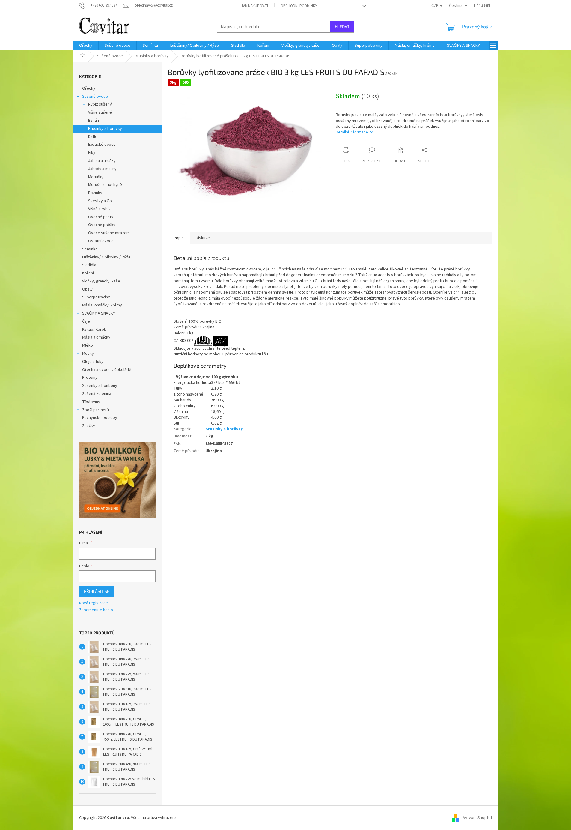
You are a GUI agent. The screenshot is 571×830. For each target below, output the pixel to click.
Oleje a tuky (92, 362)
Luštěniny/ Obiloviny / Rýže (106, 257)
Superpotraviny (96, 297)
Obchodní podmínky (299, 6)
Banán (93, 121)
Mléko (87, 345)
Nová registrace (93, 603)
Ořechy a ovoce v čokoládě (106, 370)
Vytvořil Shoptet (477, 818)
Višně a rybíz (99, 209)
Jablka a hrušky (102, 161)
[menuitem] (85, 45)
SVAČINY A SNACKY (98, 313)
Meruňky (95, 177)
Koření (88, 273)
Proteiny (89, 378)
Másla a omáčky (96, 337)
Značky (88, 426)
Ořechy (88, 88)
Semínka (89, 249)
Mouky (88, 354)
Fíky (91, 153)
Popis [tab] (179, 238)
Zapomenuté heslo (96, 610)
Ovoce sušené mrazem (109, 233)
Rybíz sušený (100, 104)
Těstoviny (91, 402)
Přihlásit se (96, 591)
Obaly (87, 289)
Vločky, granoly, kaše (101, 281)
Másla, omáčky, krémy (102, 305)
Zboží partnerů (95, 410)
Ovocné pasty (100, 217)
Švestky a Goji (101, 201)
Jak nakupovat (255, 6)
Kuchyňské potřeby (99, 418)
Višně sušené (100, 112)
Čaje (86, 321)
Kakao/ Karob (94, 330)
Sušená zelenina (96, 394)
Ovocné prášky (101, 225)
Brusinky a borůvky (105, 129)
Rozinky (95, 193)
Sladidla (89, 265)
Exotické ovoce (102, 145)
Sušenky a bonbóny (99, 386)
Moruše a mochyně (105, 185)
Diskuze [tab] (203, 238)
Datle (92, 137)
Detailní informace (352, 132)
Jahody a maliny (102, 169)
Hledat (342, 26)
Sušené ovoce (95, 97)
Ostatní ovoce (101, 241)
